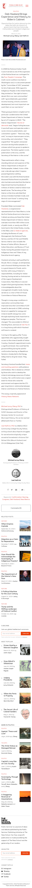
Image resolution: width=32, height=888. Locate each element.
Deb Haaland (15, 499)
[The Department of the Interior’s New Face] (25, 575)
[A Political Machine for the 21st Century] (25, 593)
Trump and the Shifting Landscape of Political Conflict (9, 609)
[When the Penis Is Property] (25, 698)
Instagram (7, 868)
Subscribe (26, 633)
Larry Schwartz (8, 685)
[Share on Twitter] (12, 489)
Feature (4, 588)
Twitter (6, 876)
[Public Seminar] (4, 5)
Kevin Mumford (8, 701)
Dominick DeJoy (6, 753)
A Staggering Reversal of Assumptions (6, 797)
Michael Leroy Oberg (11, 36)
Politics (16, 11)
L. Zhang (14, 736)
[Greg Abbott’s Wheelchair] (25, 665)
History (4, 521)
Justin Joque (7, 652)
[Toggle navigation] (27, 5)
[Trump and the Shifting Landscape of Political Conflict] (25, 608)
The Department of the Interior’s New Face (9, 576)
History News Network (10, 396)
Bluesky (6, 871)
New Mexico (25, 499)
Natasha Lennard (6, 804)
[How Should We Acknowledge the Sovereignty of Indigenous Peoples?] (25, 556)
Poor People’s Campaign (13, 77)
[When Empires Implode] (25, 525)
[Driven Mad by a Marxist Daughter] (25, 649)
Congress (5, 499)
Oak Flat (24, 325)
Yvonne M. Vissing (9, 717)
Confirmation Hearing (20, 497)
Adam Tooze (5, 806)
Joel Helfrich (24, 36)
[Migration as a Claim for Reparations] (25, 541)
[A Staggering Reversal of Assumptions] (25, 796)
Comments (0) (16, 508)
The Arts (4, 743)
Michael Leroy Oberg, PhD (11, 406)
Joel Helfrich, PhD (7, 426)
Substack (24, 637)
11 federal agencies (20, 231)
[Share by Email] (16, 489)
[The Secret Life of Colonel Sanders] (25, 714)
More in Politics (7, 725)
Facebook (6, 874)
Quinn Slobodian (12, 784)
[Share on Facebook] (8, 489)
